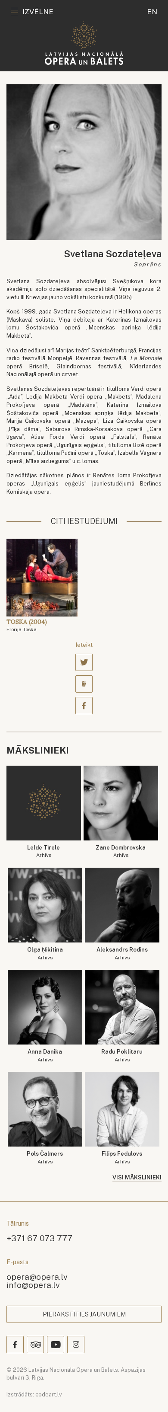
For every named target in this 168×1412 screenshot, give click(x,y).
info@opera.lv (33, 1285)
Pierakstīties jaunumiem (84, 1314)
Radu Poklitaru (122, 1055)
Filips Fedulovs (122, 1157)
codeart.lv (48, 1394)
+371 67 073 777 (39, 1238)
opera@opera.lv (37, 1276)
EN (152, 11)
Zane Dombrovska (121, 851)
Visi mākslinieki (137, 1177)
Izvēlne (37, 11)
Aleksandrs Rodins (122, 953)
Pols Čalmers (45, 1157)
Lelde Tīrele (43, 851)
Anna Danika (45, 1055)
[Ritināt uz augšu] (149, 1393)
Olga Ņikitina (45, 953)
